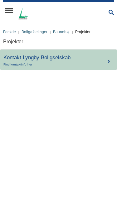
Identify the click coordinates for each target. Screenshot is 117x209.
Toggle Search (111, 12)
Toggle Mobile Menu (9, 10)
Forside (9, 32)
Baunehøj (61, 32)
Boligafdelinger (34, 32)
